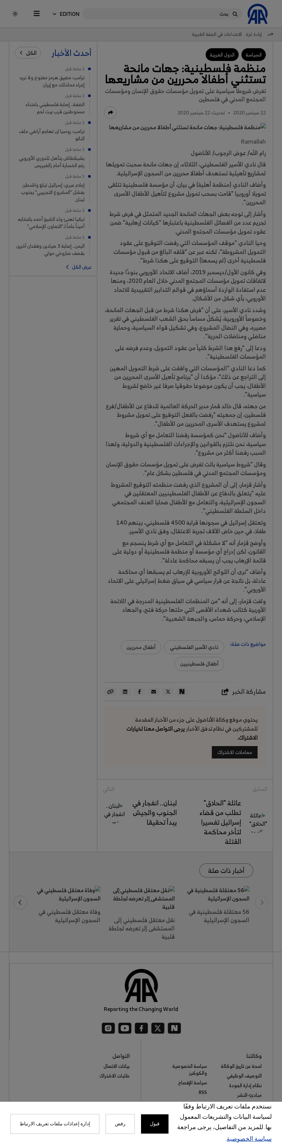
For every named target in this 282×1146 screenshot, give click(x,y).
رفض (120, 1124)
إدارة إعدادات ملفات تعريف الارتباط (55, 1124)
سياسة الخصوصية (249, 1139)
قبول (155, 1124)
